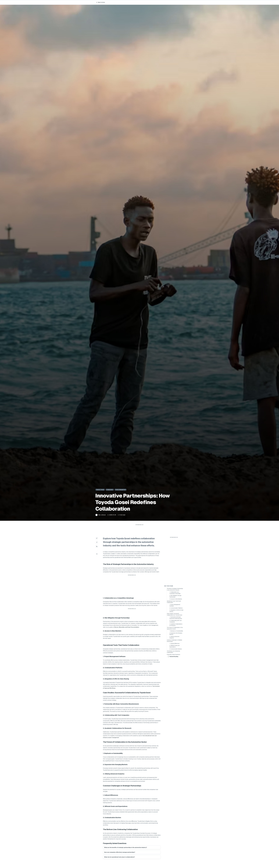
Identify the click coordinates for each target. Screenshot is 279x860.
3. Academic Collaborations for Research (176, 624)
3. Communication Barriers (176, 649)
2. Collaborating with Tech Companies (176, 621)
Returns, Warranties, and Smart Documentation (126, 627)
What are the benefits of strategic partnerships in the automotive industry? (125, 847)
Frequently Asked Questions (173, 654)
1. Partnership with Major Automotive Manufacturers (176, 617)
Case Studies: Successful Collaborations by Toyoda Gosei (174, 614)
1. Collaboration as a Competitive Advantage (175, 592)
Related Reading (174, 656)
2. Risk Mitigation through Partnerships (175, 596)
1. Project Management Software (175, 605)
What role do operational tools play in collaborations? (119, 857)
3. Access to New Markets (176, 599)
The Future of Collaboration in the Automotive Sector (175, 628)
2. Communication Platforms (176, 608)
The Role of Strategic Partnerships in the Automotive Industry (175, 589)
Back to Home (101, 2)
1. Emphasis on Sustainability (176, 631)
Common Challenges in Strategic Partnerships (174, 640)
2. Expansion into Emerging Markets (176, 633)
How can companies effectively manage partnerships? (119, 852)
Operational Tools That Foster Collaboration (174, 601)
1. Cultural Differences (174, 643)
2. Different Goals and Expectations (175, 646)
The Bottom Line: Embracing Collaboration (173, 651)
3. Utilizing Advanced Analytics (174, 637)
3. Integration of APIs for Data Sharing (176, 610)
